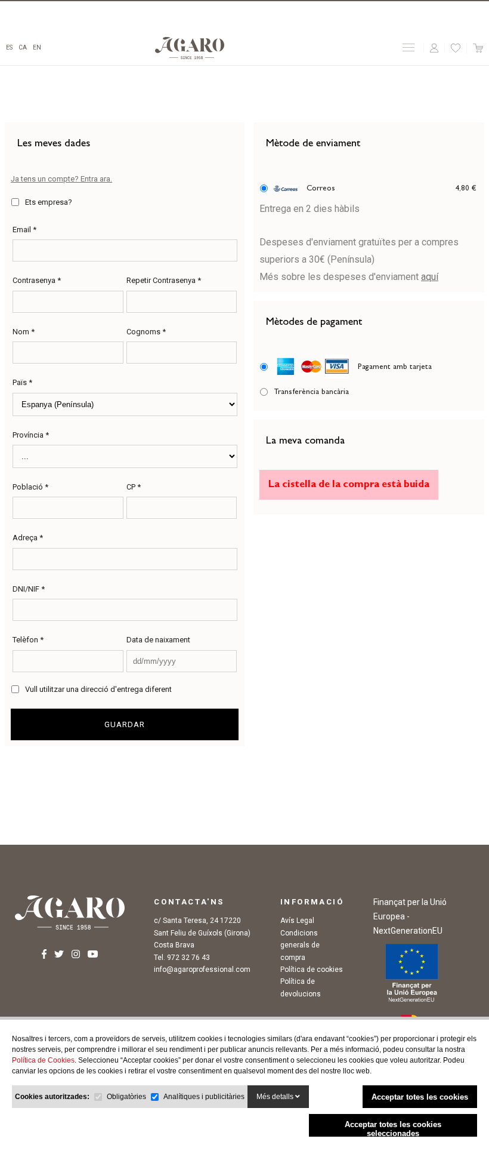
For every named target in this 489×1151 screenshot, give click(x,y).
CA (22, 47)
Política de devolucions (300, 987)
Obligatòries (126, 1096)
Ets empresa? (48, 202)
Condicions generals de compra (300, 945)
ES (9, 47)
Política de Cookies (43, 1060)
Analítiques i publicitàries (203, 1096)
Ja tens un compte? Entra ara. (61, 178)
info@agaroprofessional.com (202, 969)
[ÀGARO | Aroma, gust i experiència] (189, 48)
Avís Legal (297, 920)
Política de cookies (311, 969)
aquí (429, 276)
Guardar (124, 724)
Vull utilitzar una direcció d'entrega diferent (98, 689)
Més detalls (275, 1096)
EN (37, 47)
